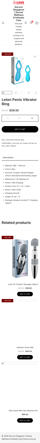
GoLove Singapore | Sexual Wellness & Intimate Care (18, 14)
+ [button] (32, 118)
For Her (31, 143)
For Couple (24, 143)
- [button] (8, 118)
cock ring (15, 143)
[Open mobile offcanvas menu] (36, 22)
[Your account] (25, 22)
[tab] (20, 158)
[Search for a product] (3, 22)
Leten (7, 146)
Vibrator (13, 146)
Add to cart (20, 129)
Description (8, 157)
